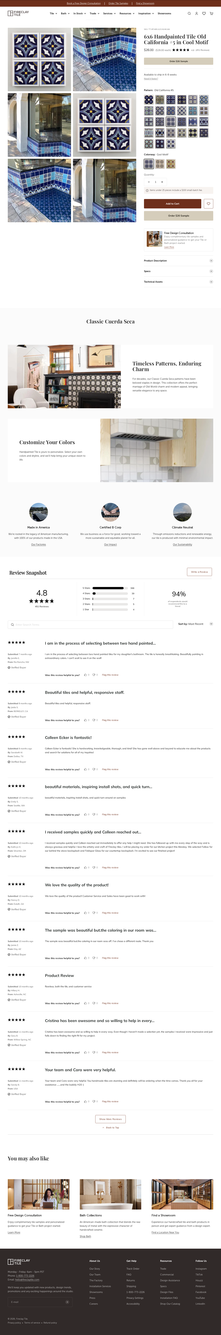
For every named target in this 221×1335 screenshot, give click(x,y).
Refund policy (50, 1323)
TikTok (199, 1274)
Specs (163, 1286)
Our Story (94, 1268)
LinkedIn (200, 1303)
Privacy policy (14, 1323)
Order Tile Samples (118, 3)
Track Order (133, 1268)
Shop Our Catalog (170, 1303)
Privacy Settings (135, 1298)
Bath (63, 13)
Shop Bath (85, 1236)
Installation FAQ (169, 1298)
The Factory (95, 1280)
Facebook (201, 1292)
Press (92, 1298)
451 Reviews (202, 50)
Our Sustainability (182, 544)
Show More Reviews (110, 1119)
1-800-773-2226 (25, 1275)
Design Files (166, 1292)
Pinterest (200, 1286)
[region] (110, 3)
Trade (93, 13)
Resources (125, 13)
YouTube (200, 1298)
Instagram (201, 1268)
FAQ (129, 1274)
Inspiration (144, 13)
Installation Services (100, 1286)
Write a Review (199, 571)
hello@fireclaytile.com (27, 1279)
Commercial (167, 1274)
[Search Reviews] (12, 625)
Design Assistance (170, 1280)
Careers (93, 1303)
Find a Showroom (145, 3)
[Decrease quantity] (149, 182)
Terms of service (32, 1323)
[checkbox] (208, 203)
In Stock (78, 13)
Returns (131, 1280)
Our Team (94, 1274)
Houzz (199, 1280)
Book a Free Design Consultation (84, 3)
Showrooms (164, 13)
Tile (52, 13)
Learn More (14, 1232)
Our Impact (110, 544)
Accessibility (133, 1303)
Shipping (131, 1286)
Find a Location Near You (165, 1232)
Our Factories (38, 544)
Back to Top (112, 1127)
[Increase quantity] (162, 182)
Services (107, 13)
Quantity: (149, 174)
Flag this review (110, 674)
